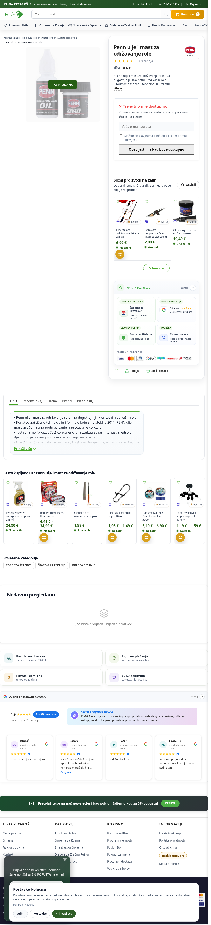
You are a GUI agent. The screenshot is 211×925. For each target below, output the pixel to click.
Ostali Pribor (49, 37)
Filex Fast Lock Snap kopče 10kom (119, 514)
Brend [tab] (67, 401)
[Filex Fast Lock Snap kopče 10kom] (121, 493)
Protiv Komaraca (163, 25)
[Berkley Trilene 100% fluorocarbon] (53, 493)
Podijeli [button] (136, 371)
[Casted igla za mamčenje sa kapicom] (87, 493)
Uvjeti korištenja (170, 833)
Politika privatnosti (172, 840)
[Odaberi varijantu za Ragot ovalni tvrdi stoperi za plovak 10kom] (180, 537)
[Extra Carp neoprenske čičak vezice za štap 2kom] (156, 211)
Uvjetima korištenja (154, 136)
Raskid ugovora (173, 856)
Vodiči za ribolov (118, 868)
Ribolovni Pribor (20, 25)
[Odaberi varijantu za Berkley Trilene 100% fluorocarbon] (43, 537)
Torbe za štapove (18, 565)
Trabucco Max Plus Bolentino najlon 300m (152, 516)
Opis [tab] (13, 401)
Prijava (170, 803)
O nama (8, 840)
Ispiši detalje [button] (159, 371)
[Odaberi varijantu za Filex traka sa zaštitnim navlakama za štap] (119, 254)
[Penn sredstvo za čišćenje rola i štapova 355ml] (19, 493)
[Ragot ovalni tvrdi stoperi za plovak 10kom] (189, 493)
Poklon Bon (114, 847)
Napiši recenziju (46, 714)
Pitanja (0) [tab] (85, 401)
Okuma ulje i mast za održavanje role (184, 231)
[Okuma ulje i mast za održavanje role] (185, 211)
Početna (7, 37)
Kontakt (8, 854)
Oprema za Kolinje (51, 25)
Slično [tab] (52, 401)
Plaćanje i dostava (119, 861)
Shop (17, 37)
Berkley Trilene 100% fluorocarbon (51, 514)
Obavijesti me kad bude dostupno (156, 149)
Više (116, 88)
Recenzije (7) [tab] (32, 401)
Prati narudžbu (117, 833)
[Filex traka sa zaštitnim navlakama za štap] (128, 211)
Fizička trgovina (13, 847)
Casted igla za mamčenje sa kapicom (86, 514)
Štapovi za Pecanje (51, 565)
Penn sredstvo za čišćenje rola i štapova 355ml (18, 516)
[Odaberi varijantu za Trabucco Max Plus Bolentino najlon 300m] (146, 537)
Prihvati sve (64, 914)
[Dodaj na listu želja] (118, 202)
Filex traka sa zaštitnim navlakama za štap (127, 233)
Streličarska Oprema (87, 25)
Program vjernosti (119, 840)
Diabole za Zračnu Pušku (126, 25)
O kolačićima (168, 847)
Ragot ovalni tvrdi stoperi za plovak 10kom (186, 516)
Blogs (186, 25)
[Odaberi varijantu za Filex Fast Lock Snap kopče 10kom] (112, 537)
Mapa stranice (169, 864)
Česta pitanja (12, 833)
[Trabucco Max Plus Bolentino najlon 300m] (155, 493)
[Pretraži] (166, 14)
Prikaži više (156, 268)
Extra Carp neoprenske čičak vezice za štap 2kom (156, 233)
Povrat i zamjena (118, 854)
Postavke (40, 914)
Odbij (20, 914)
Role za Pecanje (83, 565)
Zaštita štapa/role (67, 37)
